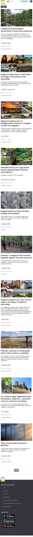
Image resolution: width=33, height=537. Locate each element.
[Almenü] (8, 1)
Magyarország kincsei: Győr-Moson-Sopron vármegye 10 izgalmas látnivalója (16, 302)
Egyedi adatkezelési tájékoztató (12, 503)
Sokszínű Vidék (6, 43)
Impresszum (6, 497)
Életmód (4, 274)
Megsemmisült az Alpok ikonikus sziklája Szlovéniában (15, 212)
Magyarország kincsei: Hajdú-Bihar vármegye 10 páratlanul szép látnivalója (16, 76)
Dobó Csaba (5, 136)
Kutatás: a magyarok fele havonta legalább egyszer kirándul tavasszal (16, 256)
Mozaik (4, 229)
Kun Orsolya (5, 411)
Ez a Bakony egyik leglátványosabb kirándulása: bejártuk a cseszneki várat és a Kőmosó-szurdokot (16, 399)
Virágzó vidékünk (6, 48)
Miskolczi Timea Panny (8, 89)
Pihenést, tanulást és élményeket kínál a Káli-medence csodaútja (15, 352)
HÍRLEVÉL (5, 490)
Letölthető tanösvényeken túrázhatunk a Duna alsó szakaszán (16, 30)
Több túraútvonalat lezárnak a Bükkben (14, 444)
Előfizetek (24, 1)
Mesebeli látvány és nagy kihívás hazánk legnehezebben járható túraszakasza (15, 170)
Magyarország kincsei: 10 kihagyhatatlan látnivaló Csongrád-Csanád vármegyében (16, 123)
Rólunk (5, 494)
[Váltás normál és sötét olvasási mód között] (12, 1)
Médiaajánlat (7, 506)
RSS (4, 487)
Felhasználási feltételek (10, 500)
